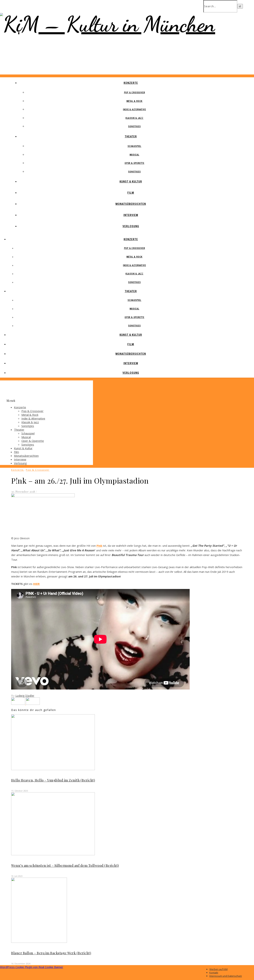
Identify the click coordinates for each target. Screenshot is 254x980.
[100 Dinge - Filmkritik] (18, 704)
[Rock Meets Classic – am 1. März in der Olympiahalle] (33, 704)
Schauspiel (134, 146)
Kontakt (213, 972)
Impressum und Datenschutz (225, 976)
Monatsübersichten (130, 204)
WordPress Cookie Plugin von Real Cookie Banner (31, 967)
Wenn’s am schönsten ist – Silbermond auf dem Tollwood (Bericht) (65, 865)
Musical (134, 154)
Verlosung (131, 226)
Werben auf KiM (218, 969)
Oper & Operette (134, 163)
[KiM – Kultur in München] (107, 24)
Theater (131, 136)
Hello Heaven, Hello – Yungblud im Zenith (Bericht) (53, 780)
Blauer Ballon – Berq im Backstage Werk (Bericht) (51, 953)
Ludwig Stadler (24, 695)
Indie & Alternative (134, 109)
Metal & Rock (134, 101)
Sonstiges (134, 126)
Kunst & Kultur (131, 181)
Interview (130, 215)
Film (130, 192)
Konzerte (131, 83)
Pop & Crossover (134, 92)
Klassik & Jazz (134, 118)
